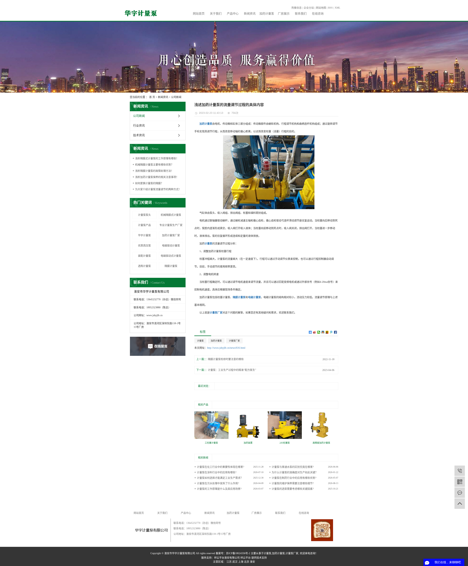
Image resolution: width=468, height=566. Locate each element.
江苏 (229, 561)
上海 (240, 561)
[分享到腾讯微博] (331, 332)
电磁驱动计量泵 (171, 245)
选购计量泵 (144, 266)
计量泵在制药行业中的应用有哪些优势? (294, 478)
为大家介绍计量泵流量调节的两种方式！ (158, 189)
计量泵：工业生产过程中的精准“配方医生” (232, 370)
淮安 (252, 561)
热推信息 (296, 7)
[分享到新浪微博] (314, 332)
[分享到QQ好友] (322, 332)
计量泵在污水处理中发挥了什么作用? (218, 483)
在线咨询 (318, 13)
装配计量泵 (144, 255)
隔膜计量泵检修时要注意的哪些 (226, 359)
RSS (330, 7)
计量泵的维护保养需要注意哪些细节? (293, 483)
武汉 (234, 561)
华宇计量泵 (144, 235)
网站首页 (199, 13)
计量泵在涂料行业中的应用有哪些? (216, 472)
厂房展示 (284, 13)
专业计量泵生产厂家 (170, 225)
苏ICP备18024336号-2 (238, 553)
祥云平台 (245, 557)
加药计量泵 (266, 13)
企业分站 (309, 7)
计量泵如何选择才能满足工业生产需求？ (220, 478)
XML (337, 7)
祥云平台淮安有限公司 (227, 557)
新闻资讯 (250, 13)
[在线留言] (459, 492)
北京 (246, 561)
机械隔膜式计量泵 (171, 215)
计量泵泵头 (144, 215)
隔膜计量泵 (171, 266)
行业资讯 (139, 125)
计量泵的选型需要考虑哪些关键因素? (293, 488)
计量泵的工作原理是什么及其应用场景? (219, 488)
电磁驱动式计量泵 (171, 255)
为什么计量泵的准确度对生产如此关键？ (295, 472)
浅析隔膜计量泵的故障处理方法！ (154, 170)
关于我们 (216, 13)
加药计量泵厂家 (171, 235)
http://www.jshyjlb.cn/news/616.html (226, 347)
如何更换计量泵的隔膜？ (149, 183)
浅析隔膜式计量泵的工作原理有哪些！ (157, 158)
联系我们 (301, 13)
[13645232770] (459, 471)
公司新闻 (176, 97)
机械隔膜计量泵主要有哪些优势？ (154, 164)
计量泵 (200, 341)
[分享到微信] (318, 332)
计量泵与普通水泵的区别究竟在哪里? (293, 467)
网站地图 (321, 7)
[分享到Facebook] (335, 332)
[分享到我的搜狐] (327, 332)
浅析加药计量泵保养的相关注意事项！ (157, 177)
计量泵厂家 (234, 341)
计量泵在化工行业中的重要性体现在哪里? (220, 467)
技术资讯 (139, 135)
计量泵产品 (144, 225)
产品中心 (233, 13)
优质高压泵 (144, 245)
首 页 (152, 97)
